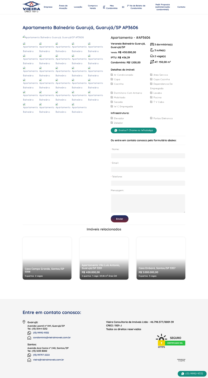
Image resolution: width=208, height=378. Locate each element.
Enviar (119, 218)
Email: (115, 163)
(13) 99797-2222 (41, 354)
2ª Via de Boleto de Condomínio (136, 7)
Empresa (48, 7)
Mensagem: (117, 191)
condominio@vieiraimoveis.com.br (52, 337)
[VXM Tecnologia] (181, 360)
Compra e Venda (92, 7)
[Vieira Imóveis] (31, 7)
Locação (78, 7)
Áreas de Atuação (63, 7)
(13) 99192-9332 (41, 332)
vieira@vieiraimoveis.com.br (48, 359)
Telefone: (117, 177)
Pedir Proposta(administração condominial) (162, 7)
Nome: (115, 149)
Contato (181, 7)
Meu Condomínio (112, 7)
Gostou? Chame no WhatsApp (136, 130)
